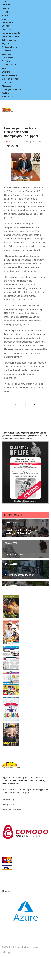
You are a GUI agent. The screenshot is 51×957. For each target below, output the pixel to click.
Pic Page (6, 61)
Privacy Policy (8, 805)
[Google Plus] (12, 146)
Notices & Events (9, 47)
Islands (5, 8)
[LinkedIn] (17, 146)
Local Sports (8, 29)
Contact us (7, 82)
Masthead (6, 86)
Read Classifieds (9, 75)
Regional (6, 12)
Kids (4, 68)
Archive (5, 93)
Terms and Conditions (11, 810)
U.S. (4, 19)
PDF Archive (7, 96)
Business (6, 26)
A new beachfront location (19, 574)
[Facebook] (5, 146)
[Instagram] (9, 952)
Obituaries (6, 51)
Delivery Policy (8, 800)
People (5, 15)
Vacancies (6, 54)
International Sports (11, 33)
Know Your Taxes (14, 554)
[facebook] (4, 952)
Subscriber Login (10, 40)
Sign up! (5, 43)
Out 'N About (7, 58)
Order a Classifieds (10, 79)
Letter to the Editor (10, 36)
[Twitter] (8, 146)
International (8, 22)
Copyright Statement (11, 89)
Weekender (7, 72)
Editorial (6, 5)
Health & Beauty (9, 65)
